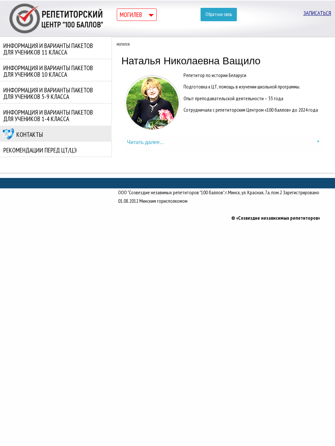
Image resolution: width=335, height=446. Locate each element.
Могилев (131, 14)
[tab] (223, 143)
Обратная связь (218, 14)
